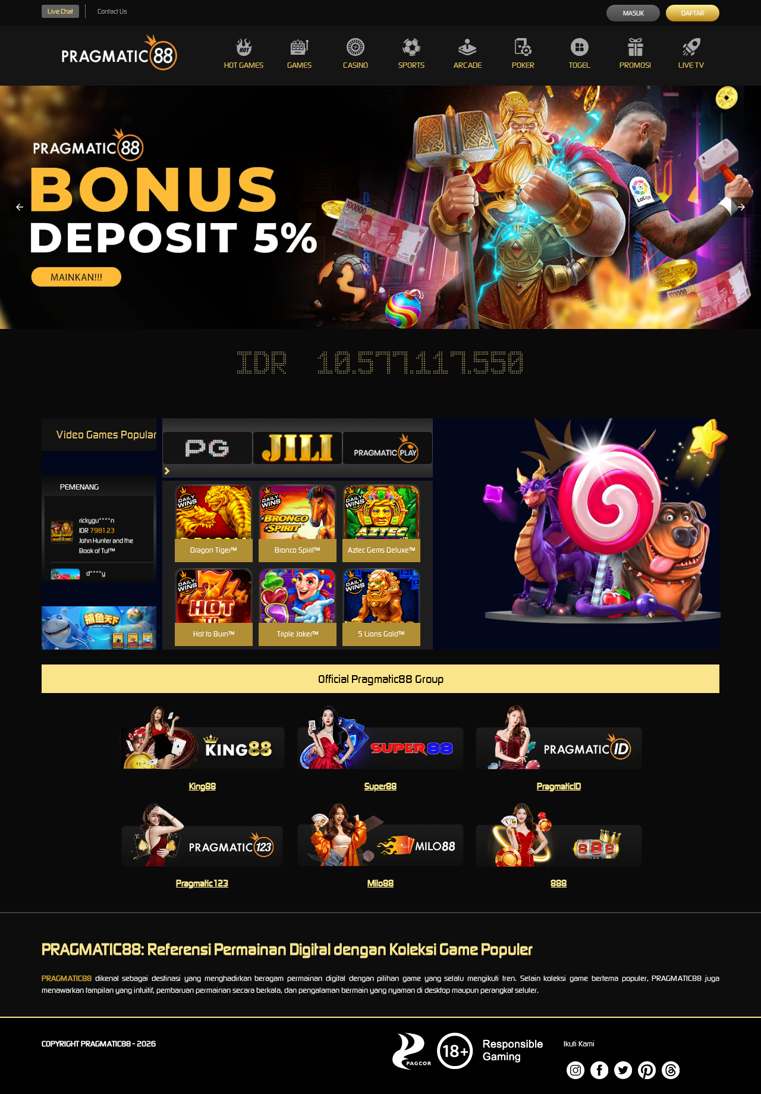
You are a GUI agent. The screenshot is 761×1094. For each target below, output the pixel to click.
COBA (214, 498)
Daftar (693, 13)
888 (559, 883)
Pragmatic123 (202, 883)
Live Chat (60, 11)
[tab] (207, 448)
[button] (20, 207)
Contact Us (112, 11)
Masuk (633, 13)
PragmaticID (559, 786)
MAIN (214, 524)
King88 (202, 786)
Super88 (380, 786)
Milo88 (380, 883)
